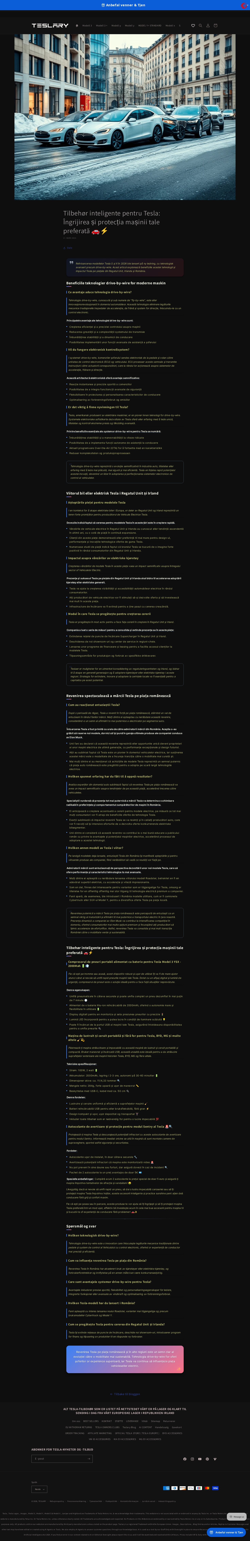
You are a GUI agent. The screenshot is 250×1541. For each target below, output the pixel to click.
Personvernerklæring (76, 1501)
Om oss (76, 1421)
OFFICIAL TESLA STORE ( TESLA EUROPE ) (137, 1433)
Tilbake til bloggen (127, 1394)
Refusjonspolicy (57, 1501)
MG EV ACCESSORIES (150, 1439)
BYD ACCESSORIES (172, 1433)
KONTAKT (107, 1421)
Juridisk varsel (148, 1501)
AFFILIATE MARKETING (100, 1433)
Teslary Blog (129, 1427)
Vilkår (145, 1421)
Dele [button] (69, 247)
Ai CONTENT (145, 1427)
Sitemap (155, 1421)
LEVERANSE (132, 1421)
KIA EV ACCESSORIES (125, 1439)
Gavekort (177, 1427)
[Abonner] (89, 1459)
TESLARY (42, 1501)
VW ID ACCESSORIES (100, 1439)
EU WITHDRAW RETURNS (79, 1427)
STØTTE (119, 1421)
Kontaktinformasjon (129, 1501)
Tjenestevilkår (95, 1501)
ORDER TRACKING (75, 1433)
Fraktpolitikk (111, 1501)
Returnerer (169, 1421)
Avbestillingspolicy (167, 1501)
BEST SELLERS (90, 1421)
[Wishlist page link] (193, 25)
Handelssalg (162, 1427)
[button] (200, 25)
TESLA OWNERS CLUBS (107, 1427)
